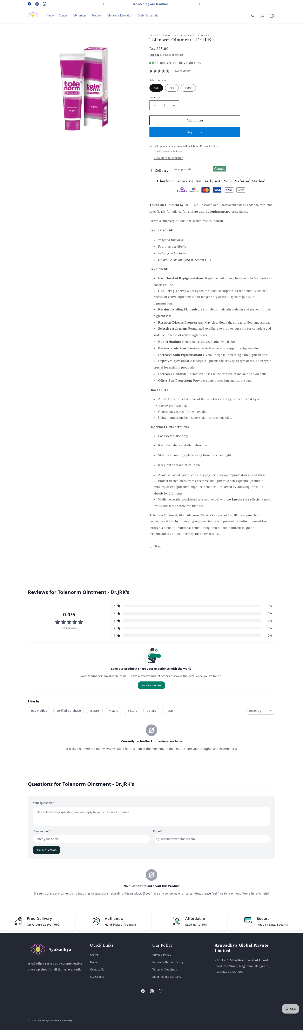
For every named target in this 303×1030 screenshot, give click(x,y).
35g (156, 87)
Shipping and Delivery (166, 976)
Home (93, 962)
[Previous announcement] (103, 4)
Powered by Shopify (61, 1020)
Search (94, 955)
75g (171, 87)
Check (219, 169)
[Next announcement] (199, 4)
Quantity (154, 97)
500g (188, 87)
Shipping (154, 54)
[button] (253, 15)
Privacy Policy (161, 955)
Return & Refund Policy (167, 962)
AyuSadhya (43, 1020)
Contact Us (97, 969)
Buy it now (195, 132)
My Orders (97, 976)
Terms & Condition (164, 969)
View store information (168, 157)
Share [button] (157, 546)
